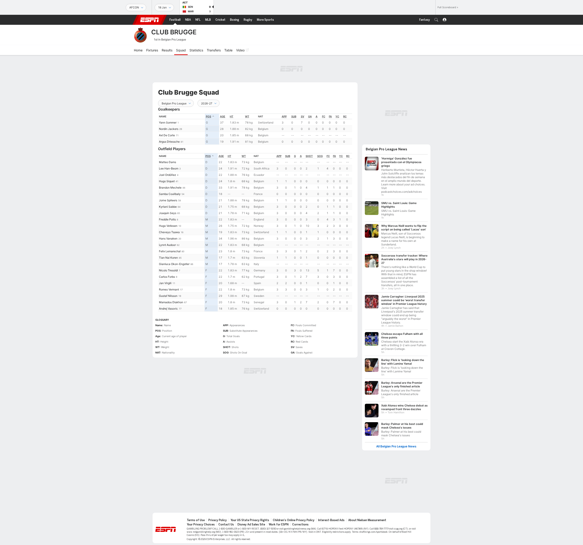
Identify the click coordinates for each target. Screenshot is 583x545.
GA (310, 116)
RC (345, 116)
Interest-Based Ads (331, 520)
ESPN (149, 20)
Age (222, 116)
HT (231, 116)
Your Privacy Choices (201, 524)
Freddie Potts (167, 219)
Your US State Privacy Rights (249, 520)
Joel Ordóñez (167, 175)
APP (284, 116)
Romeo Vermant (169, 289)
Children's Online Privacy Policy (294, 520)
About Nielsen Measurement (367, 520)
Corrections (300, 524)
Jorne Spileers (168, 200)
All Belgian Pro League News (396, 446)
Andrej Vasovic (168, 308)
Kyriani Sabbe (168, 206)
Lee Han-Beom (168, 168)
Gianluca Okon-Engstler (174, 264)
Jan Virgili (165, 283)
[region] (255, 129)
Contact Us (226, 524)
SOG (320, 156)
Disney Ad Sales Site (251, 524)
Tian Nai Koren (168, 257)
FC (323, 116)
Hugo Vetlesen (168, 225)
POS (208, 116)
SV (302, 116)
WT (247, 116)
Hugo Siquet (167, 181)
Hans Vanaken (168, 238)
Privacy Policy (217, 520)
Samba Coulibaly (170, 194)
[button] (436, 20)
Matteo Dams (167, 162)
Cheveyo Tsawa (169, 232)
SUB (293, 116)
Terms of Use (196, 520)
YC (337, 116)
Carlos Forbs (167, 276)
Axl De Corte (167, 135)
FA (330, 116)
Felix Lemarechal (170, 251)
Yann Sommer (167, 122)
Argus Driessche (169, 141)
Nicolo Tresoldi (168, 270)
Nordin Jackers (168, 129)
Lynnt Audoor (167, 245)
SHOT (309, 156)
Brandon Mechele (170, 187)
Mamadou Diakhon (171, 302)
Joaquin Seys (167, 213)
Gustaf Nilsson (168, 296)
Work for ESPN (279, 524)
